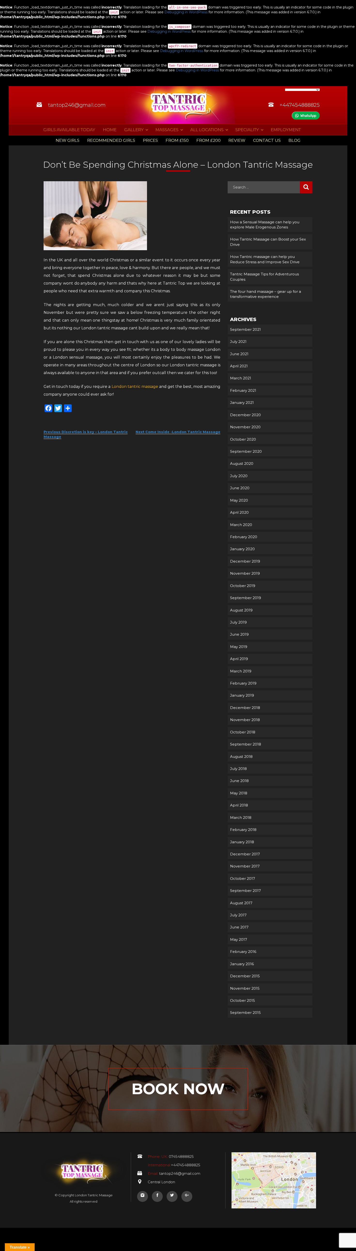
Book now (178, 1089)
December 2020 (245, 415)
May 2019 (238, 646)
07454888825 (171, 1156)
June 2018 (239, 780)
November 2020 (245, 427)
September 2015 (245, 1012)
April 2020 (239, 512)
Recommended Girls (111, 140)
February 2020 (243, 537)
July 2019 (238, 622)
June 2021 (239, 354)
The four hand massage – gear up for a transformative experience (265, 294)
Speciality (247, 129)
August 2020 (241, 463)
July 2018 (238, 768)
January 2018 (242, 842)
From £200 (208, 140)
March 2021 (240, 378)
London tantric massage (135, 386)
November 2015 (245, 988)
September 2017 (245, 890)
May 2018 (238, 793)
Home (109, 129)
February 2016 (243, 951)
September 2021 (245, 329)
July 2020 (239, 476)
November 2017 (245, 866)
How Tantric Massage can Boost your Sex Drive (268, 242)
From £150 (177, 140)
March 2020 (241, 524)
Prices (150, 140)
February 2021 (243, 390)
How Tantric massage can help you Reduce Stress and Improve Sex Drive (265, 259)
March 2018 (240, 817)
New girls (67, 140)
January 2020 (242, 549)
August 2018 (241, 756)
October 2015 (242, 1000)
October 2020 (243, 439)
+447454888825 (299, 105)
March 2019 (240, 671)
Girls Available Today (69, 129)
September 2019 (245, 597)
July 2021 (238, 341)
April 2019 (239, 658)
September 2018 (245, 744)
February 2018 (243, 829)
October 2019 (242, 585)
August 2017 (241, 903)
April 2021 (239, 366)
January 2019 (242, 695)
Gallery (134, 129)
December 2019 (245, 561)
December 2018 (245, 707)
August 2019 (241, 610)
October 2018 (242, 732)
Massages (166, 129)
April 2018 (239, 805)
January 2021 (242, 402)
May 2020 (239, 500)
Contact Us (267, 140)
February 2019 (243, 683)
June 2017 (239, 927)
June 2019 (239, 634)
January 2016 (242, 964)
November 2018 (245, 719)
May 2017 (238, 939)
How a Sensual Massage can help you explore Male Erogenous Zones (264, 224)
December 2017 (245, 854)
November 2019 (245, 573)
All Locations (207, 129)
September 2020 (246, 451)
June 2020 (239, 488)
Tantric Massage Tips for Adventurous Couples (264, 276)
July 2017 (238, 915)
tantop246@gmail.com (77, 105)
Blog (294, 140)
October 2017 (242, 878)
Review (236, 140)
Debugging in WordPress (186, 12)
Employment (286, 129)
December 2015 (245, 976)
